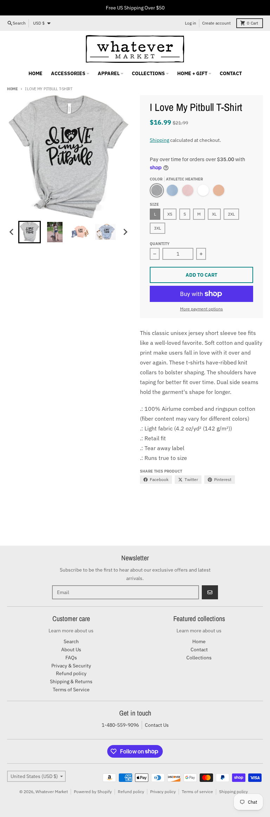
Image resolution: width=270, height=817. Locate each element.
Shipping (159, 140)
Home (12, 88)
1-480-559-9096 (120, 725)
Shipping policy (233, 791)
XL (214, 214)
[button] (29, 232)
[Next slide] (125, 232)
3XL (157, 228)
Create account (216, 23)
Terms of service (197, 791)
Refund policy (131, 791)
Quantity (159, 243)
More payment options (201, 308)
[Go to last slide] (12, 232)
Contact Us (157, 725)
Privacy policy (163, 791)
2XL (231, 214)
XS (169, 214)
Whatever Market (52, 791)
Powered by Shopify (93, 791)
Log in (190, 23)
